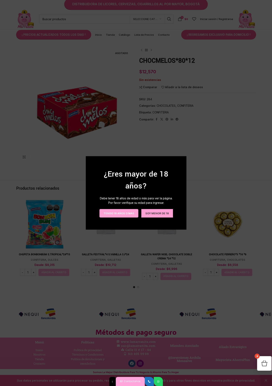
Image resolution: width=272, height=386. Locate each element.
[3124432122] (149, 381)
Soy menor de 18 (157, 213)
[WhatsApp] (158, 381)
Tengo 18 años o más (118, 213)
